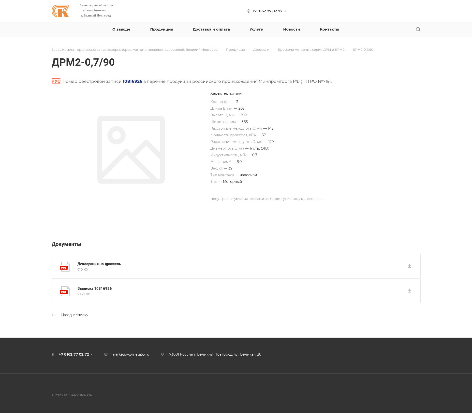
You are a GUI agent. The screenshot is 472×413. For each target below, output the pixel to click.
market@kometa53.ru (130, 354)
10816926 (132, 81)
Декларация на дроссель (99, 264)
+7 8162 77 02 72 (267, 11)
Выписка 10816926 (94, 288)
